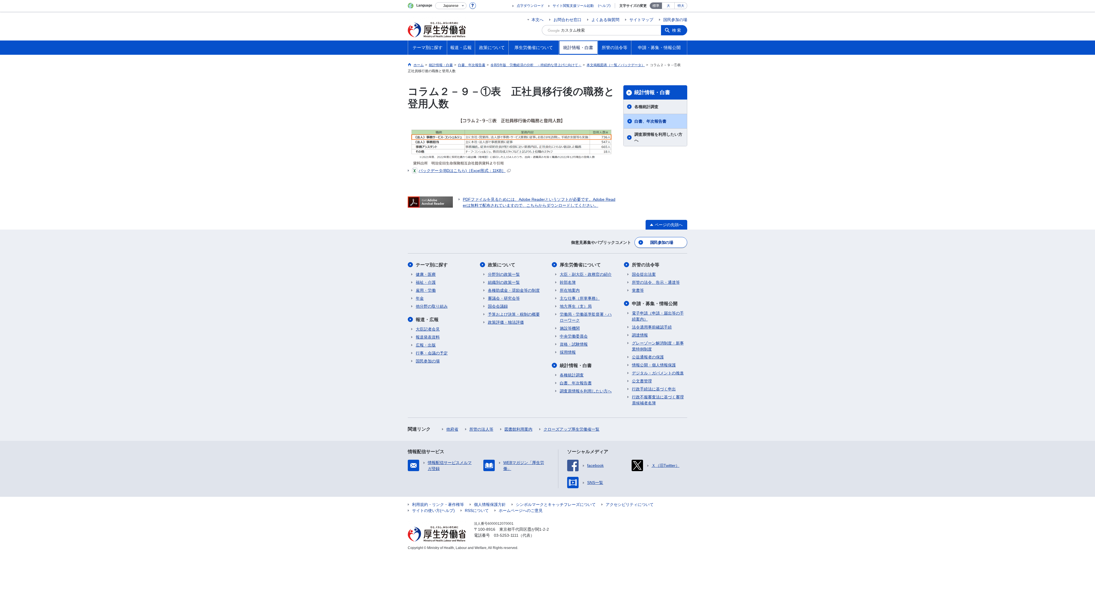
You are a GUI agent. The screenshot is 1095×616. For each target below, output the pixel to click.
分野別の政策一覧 (504, 274)
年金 (420, 298)
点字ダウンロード (530, 6)
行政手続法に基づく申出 (654, 389)
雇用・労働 (426, 290)
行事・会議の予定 (432, 353)
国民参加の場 (675, 20)
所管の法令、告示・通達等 (656, 282)
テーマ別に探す (432, 264)
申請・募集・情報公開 (655, 303)
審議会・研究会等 (504, 298)
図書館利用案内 (518, 429)
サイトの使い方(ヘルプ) (433, 510)
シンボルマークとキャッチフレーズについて (556, 504)
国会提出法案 (644, 274)
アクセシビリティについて (630, 504)
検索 (677, 30)
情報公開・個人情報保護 (654, 365)
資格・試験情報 (574, 344)
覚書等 (638, 290)
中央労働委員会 (574, 336)
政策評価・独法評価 (506, 322)
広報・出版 (426, 345)
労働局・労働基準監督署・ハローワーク (586, 317)
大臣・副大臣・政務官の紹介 (586, 274)
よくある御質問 (605, 20)
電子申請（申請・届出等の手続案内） (658, 316)
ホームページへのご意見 (521, 510)
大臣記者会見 (428, 329)
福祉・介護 (426, 282)
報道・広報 (427, 319)
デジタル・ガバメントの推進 (658, 373)
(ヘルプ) (604, 6)
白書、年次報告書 (650, 121)
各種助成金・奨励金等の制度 (514, 290)
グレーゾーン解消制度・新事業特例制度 (658, 346)
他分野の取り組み (432, 306)
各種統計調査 (646, 106)
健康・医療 (426, 274)
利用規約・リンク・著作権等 (438, 504)
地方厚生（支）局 (576, 306)
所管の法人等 (481, 429)
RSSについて (477, 510)
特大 (681, 6)
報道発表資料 (428, 337)
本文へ (538, 20)
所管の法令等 (645, 264)
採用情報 (568, 352)
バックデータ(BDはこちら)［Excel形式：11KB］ (462, 170)
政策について (501, 264)
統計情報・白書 (652, 92)
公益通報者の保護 (648, 357)
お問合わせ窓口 (567, 20)
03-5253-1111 (506, 535)
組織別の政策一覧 (504, 282)
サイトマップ (641, 20)
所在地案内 (570, 290)
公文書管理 (642, 381)
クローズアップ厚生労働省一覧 (571, 429)
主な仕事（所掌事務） (580, 298)
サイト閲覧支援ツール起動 (573, 6)
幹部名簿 (568, 282)
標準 (655, 6)
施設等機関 (570, 328)
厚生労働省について (580, 264)
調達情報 (640, 335)
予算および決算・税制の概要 (514, 314)
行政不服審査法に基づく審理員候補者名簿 (658, 400)
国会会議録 (498, 306)
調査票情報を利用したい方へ (658, 137)
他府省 (452, 429)
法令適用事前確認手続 (652, 327)
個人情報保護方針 (490, 504)
